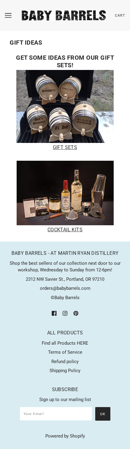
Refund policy (65, 361)
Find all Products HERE (65, 343)
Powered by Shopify (65, 436)
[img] (54, 313)
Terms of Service (65, 352)
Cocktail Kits (65, 229)
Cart (120, 15)
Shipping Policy (65, 370)
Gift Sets (65, 147)
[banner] (64, 15)
